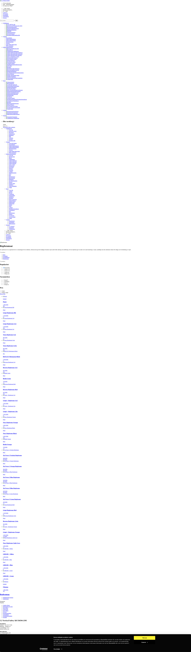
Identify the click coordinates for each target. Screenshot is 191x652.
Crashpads (11, 194)
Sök (16, 20)
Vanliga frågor (6, 605)
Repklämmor (12, 176)
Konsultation (9, 38)
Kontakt (5, 617)
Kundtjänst (5, 15)
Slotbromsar (6, 599)
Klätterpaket (12, 202)
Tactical (8, 43)
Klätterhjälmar (12, 201)
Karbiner (11, 170)
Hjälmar (11, 168)
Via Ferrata (11, 215)
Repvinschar (12, 178)
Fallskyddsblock (13, 160)
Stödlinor (11, 184)
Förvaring (11, 167)
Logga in (5, 12)
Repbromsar (12, 213)
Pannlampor (12, 221)
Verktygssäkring (13, 186)
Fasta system (12, 164)
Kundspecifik (12, 140)
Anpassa (143, 642)
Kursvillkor (5, 610)
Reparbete (11, 132)
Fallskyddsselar (12, 163)
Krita (10, 206)
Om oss (5, 18)
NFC (10, 174)
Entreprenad (12, 134)
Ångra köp (5, 609)
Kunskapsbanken (7, 613)
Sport (4, 80)
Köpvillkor (5, 608)
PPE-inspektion (9, 46)
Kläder (10, 205)
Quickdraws (12, 210)
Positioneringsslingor (14, 209)
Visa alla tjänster (13, 143)
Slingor (10, 182)
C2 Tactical (11, 226)
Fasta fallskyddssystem (11, 44)
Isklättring (11, 197)
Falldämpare (12, 159)
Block (10, 158)
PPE (10, 136)
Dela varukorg (11, 127)
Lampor (5, 110)
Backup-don (12, 156)
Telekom (11, 138)
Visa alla (11, 130)
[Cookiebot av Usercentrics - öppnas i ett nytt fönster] (43, 649)
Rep (10, 175)
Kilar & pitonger (13, 199)
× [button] (14, 20)
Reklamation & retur (8, 606)
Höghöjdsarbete (9, 42)
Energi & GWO (12, 131)
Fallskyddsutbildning (11, 39)
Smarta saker (12, 183)
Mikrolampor (12, 223)
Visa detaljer (57, 649)
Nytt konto (5, 14)
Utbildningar (6, 23)
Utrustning (11, 227)
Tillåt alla (144, 638)
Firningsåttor (12, 195)
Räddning (11, 135)
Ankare (10, 191)
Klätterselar (11, 203)
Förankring (11, 166)
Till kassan (5, 127)
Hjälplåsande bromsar (8, 597)
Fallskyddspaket (13, 162)
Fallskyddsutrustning (11, 40)
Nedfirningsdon (12, 172)
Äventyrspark (12, 217)
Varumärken (6, 16)
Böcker (10, 193)
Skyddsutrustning (13, 180)
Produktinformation (7, 616)
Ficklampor (11, 222)
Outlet (10, 187)
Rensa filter (2, 294)
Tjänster (5, 36)
